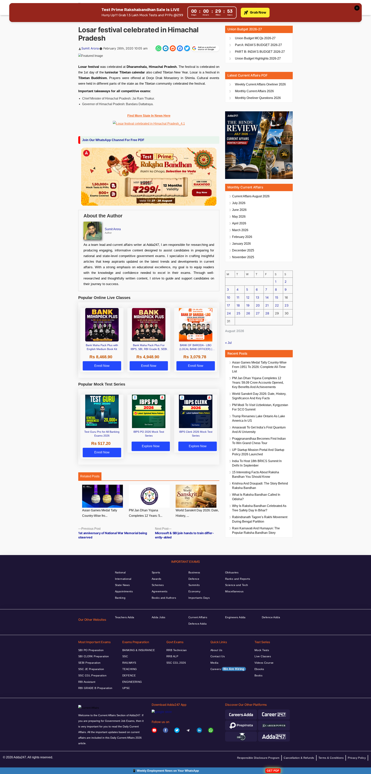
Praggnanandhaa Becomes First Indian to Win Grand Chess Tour (259, 441)
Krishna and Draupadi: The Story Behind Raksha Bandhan (260, 486)
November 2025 (243, 257)
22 (277, 305)
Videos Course (263, 662)
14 (267, 297)
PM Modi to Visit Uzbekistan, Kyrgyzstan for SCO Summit (260, 407)
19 (247, 305)
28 (267, 313)
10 (228, 297)
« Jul (228, 342)
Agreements (159, 591)
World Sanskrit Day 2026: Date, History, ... (197, 513)
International (123, 578)
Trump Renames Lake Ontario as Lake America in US (258, 418)
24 (229, 313)
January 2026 (241, 243)
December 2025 (243, 250)
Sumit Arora (90, 48)
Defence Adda (197, 623)
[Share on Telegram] (165, 48)
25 (238, 313)
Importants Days (199, 597)
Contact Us (217, 656)
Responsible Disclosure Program (258, 757)
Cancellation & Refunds (299, 757)
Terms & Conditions (331, 757)
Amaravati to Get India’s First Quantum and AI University (259, 429)
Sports (156, 572)
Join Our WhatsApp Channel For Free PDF (113, 140)
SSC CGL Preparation (92, 675)
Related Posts (90, 476)
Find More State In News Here (148, 115)
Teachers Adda (124, 617)
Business (194, 572)
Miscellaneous (234, 591)
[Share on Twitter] (187, 48)
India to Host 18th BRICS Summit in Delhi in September (257, 463)
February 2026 (242, 236)
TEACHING (129, 669)
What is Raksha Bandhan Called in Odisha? (256, 497)
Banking (120, 597)
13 (257, 297)
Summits (194, 585)
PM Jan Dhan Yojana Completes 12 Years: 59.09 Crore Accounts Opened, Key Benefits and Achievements (258, 382)
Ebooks (259, 669)
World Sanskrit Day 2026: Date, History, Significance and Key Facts (259, 396)
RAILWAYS (129, 662)
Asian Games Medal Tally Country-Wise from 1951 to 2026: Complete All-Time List (259, 367)
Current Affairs (197, 617)
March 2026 (240, 230)
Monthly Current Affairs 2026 (254, 91)
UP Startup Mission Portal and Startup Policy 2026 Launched (258, 452)
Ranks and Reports (237, 578)
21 (267, 305)
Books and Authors (164, 597)
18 (238, 305)
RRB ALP (172, 656)
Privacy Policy (357, 757)
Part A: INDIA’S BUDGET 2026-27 (258, 45)
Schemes (158, 585)
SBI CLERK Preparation (93, 656)
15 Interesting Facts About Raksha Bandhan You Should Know (255, 474)
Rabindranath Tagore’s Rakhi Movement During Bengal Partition (259, 519)
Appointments (124, 591)
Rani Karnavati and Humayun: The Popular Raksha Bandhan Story (256, 530)
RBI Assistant (86, 681)
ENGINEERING (132, 681)
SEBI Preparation (89, 662)
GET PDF (273, 770)
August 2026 (251, 196)
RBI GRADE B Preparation (95, 688)
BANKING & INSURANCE (138, 650)
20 (258, 305)
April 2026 (239, 223)
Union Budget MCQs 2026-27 (255, 38)
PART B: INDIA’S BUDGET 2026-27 (260, 51)
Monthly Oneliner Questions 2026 (258, 98)
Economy (194, 591)
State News (122, 585)
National (120, 572)
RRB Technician (176, 650)
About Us (216, 650)
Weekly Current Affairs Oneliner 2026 (260, 84)
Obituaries (231, 572)
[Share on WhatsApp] (158, 48)
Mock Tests (261, 650)
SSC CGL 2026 (176, 662)
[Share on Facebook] (180, 48)
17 (228, 305)
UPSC (126, 688)
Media (214, 662)
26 (248, 313)
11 (238, 297)
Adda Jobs (158, 617)
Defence (193, 578)
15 (276, 297)
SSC (125, 656)
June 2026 (239, 209)
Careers (227, 669)
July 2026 (238, 203)
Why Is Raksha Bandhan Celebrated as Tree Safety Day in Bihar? (259, 508)
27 (258, 313)
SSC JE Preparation (91, 669)
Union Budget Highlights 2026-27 (258, 58)
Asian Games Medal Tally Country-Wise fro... (99, 513)
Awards (156, 578)
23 (286, 305)
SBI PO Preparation (91, 650)
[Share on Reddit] (173, 48)
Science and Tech (236, 585)
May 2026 (239, 216)
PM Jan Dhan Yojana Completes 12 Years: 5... (145, 513)
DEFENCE (129, 675)
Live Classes (262, 656)
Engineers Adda (235, 617)
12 (247, 297)
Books (258, 675)
